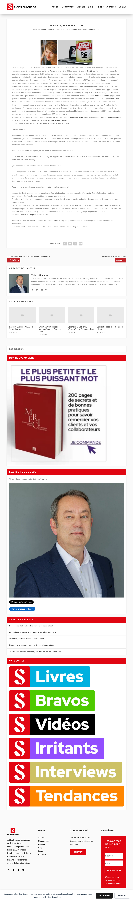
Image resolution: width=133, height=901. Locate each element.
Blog (90, 7)
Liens (101, 7)
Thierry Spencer (47, 29)
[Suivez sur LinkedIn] (13, 870)
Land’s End (90, 193)
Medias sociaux (94, 29)
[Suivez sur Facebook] (18, 870)
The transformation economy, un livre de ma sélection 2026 (35, 652)
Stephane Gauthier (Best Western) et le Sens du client (81, 328)
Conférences (68, 7)
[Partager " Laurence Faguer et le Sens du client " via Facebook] (65, 243)
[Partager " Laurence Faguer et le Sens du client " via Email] (80, 243)
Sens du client (52, 221)
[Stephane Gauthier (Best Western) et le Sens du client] (81, 315)
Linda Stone (114, 99)
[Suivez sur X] (9, 870)
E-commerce (72, 29)
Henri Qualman (75, 80)
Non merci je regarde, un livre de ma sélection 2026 (31, 645)
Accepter (104, 896)
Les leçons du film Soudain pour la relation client (31, 626)
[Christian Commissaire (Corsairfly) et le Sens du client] (52, 315)
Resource (114, 92)
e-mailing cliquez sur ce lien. (36, 215)
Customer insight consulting (57, 120)
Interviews (82, 29)
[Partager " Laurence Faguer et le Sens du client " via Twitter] (70, 243)
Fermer (122, 896)
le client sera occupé (103, 96)
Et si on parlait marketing (73, 117)
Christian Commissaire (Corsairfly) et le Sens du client (50, 329)
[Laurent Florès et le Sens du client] (110, 315)
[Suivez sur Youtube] (23, 870)
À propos (111, 7)
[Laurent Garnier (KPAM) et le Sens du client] (22, 315)
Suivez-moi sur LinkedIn (22, 609)
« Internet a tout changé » (94, 68)
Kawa (52, 71)
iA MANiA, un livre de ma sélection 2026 (26, 639)
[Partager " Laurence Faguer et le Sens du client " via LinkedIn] (75, 243)
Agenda (81, 7)
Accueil (55, 7)
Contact (122, 7)
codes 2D (88, 71)
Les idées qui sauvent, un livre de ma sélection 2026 (32, 632)
